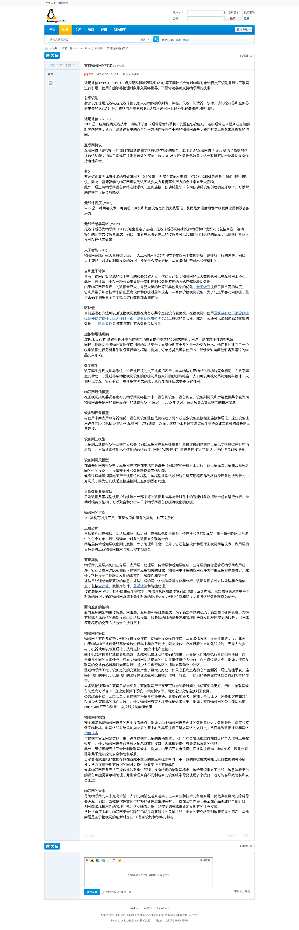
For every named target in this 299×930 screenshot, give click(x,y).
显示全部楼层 (131, 74)
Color (92, 860)
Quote (108, 860)
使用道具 (232, 835)
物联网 (99, 48)
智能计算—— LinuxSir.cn (76, 48)
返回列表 (247, 55)
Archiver (134, 908)
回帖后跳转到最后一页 (118, 891)
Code (114, 860)
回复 (92, 835)
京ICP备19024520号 (176, 920)
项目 (91, 29)
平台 (52, 29)
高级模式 (205, 860)
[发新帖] (52, 55)
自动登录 (233, 12)
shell (171, 39)
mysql (186, 39)
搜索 (143, 39)
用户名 (177, 12)
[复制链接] (119, 65)
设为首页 (50, 3)
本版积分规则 (242, 891)
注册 (246, 18)
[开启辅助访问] (253, 3)
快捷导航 (242, 29)
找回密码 (249, 12)
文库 (78, 29)
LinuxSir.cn (163, 908)
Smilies (119, 860)
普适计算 (140, 586)
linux (178, 39)
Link (103, 860)
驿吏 (50, 74)
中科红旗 (157, 920)
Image (97, 860)
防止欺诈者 (107, 323)
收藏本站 (63, 3)
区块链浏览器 (157, 318)
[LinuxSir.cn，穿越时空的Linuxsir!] (56, 21)
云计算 (103, 586)
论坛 (65, 29)
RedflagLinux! (131, 920)
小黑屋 (148, 908)
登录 (159, 875)
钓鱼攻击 (91, 733)
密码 (175, 18)
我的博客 (120, 29)
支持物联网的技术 (117, 48)
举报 (246, 835)
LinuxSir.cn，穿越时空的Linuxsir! (46, 48)
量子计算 (203, 287)
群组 (104, 29)
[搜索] (154, 39)
